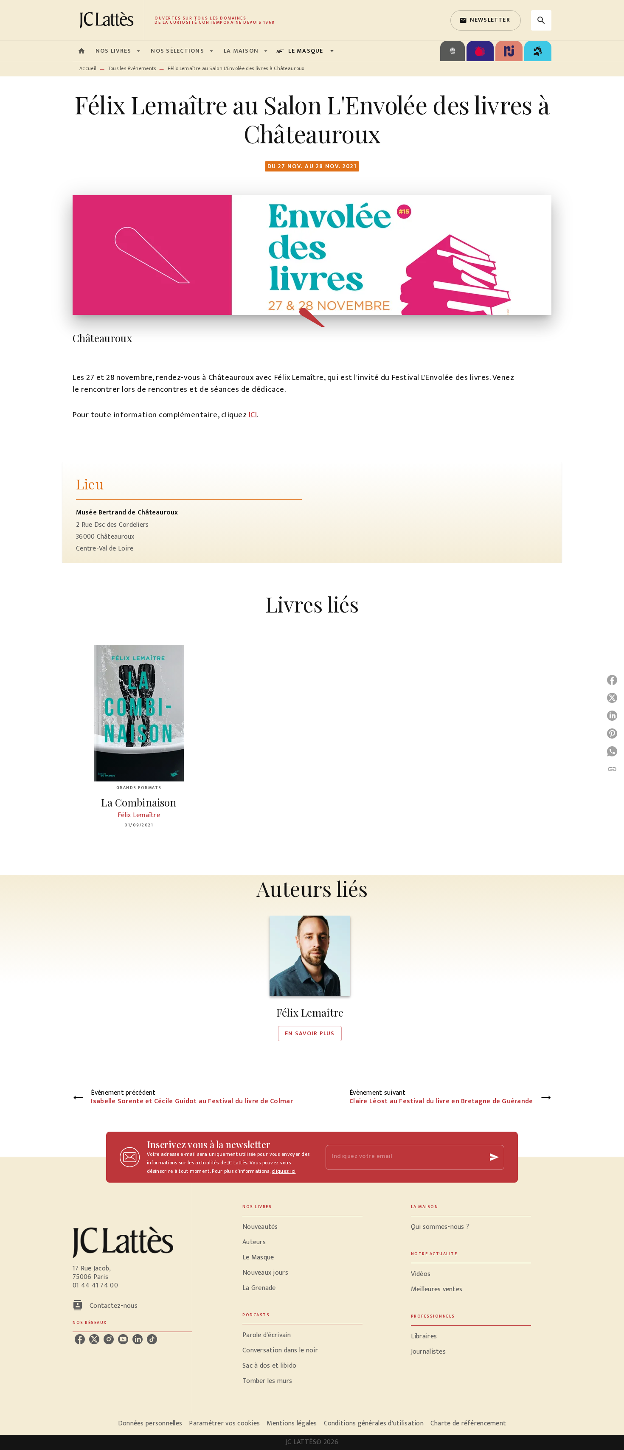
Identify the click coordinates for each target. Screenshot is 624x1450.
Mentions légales (292, 1423)
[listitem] (80, 1339)
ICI (253, 415)
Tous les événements (132, 68)
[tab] (81, 51)
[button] (485, 20)
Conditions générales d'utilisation (374, 1423)
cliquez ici (283, 1171)
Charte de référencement (468, 1423)
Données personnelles (150, 1423)
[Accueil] (108, 20)
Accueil (87, 68)
